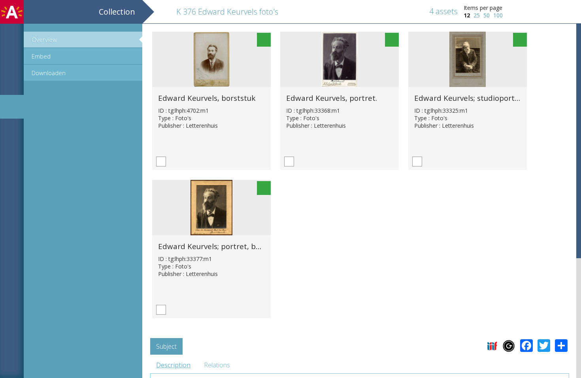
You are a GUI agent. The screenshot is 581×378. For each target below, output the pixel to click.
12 (467, 15)
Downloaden (49, 73)
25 (476, 15)
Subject (166, 346)
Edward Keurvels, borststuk (206, 98)
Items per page (483, 7)
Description (173, 365)
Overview (44, 39)
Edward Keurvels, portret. (331, 98)
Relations (217, 365)
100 (498, 15)
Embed (41, 56)
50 (486, 15)
